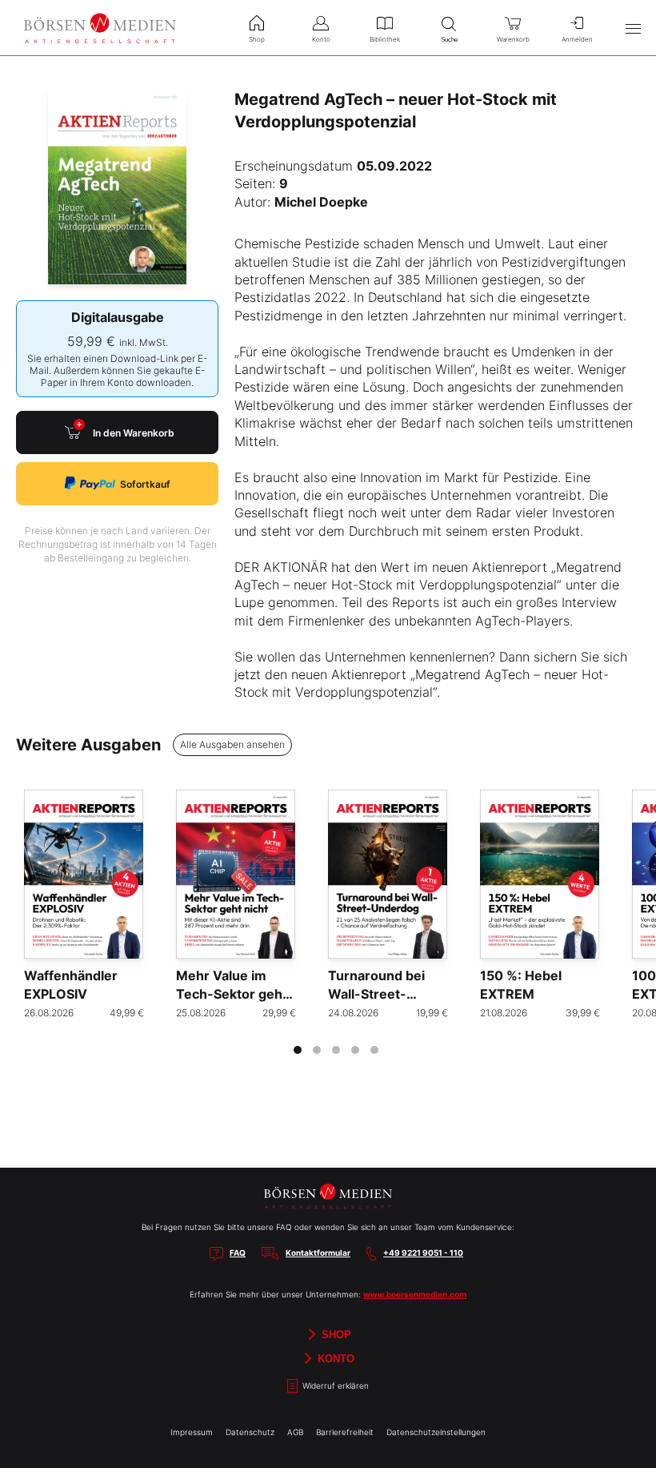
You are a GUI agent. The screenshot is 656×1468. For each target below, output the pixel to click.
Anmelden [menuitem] (577, 39)
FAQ (238, 1252)
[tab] (298, 1050)
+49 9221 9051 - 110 (423, 1252)
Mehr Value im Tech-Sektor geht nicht (231, 993)
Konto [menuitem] (321, 39)
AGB (295, 1432)
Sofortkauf (145, 484)
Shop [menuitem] (257, 39)
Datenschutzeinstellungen (436, 1432)
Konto (334, 1359)
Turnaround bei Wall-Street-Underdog (376, 993)
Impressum (191, 1432)
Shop (334, 1335)
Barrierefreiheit (345, 1432)
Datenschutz (250, 1432)
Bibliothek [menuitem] (385, 39)
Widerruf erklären (334, 1385)
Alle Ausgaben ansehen (232, 744)
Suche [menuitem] (449, 39)
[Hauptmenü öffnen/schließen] (633, 28)
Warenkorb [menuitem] (513, 39)
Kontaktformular (318, 1252)
